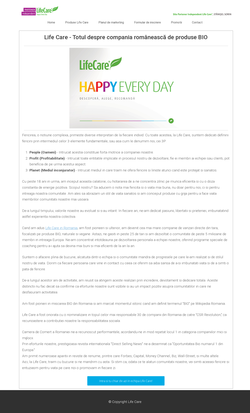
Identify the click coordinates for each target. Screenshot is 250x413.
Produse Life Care (76, 22)
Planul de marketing (111, 22)
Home (51, 22)
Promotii (176, 22)
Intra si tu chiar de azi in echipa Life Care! (125, 381)
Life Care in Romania (61, 228)
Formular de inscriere (147, 22)
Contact (197, 22)
